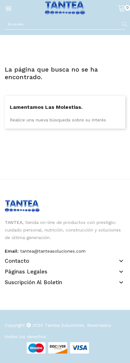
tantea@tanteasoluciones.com (53, 251)
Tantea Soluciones (64, 325)
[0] (121, 8)
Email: (12, 251)
